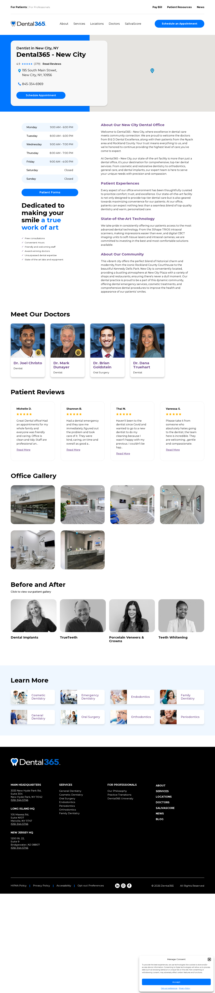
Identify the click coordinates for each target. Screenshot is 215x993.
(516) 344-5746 (19, 800)
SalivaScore (133, 23)
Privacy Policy (184, 988)
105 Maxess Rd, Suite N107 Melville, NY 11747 (21, 817)
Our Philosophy (117, 790)
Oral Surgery (90, 717)
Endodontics (140, 697)
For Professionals (39, 7)
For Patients (19, 7)
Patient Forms (49, 192)
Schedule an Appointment (179, 23)
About (64, 23)
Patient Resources (179, 7)
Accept (176, 982)
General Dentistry (38, 717)
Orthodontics (141, 717)
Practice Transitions (119, 794)
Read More (23, 449)
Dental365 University (120, 798)
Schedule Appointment (41, 95)
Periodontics (190, 717)
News (200, 7)
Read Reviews (51, 63)
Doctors (114, 23)
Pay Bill (157, 7)
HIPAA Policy (19, 885)
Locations (97, 23)
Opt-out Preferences (91, 885)
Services (79, 23)
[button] (209, 959)
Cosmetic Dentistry (38, 697)
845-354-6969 (32, 84)
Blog (160, 819)
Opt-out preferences (169, 988)
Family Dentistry (188, 697)
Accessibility (64, 885)
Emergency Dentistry (90, 697)
